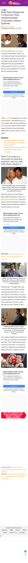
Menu (4, 3)
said (6, 118)
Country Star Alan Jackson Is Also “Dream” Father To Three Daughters (13, 469)
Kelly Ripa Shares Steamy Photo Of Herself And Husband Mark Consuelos (15, 149)
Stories (4, 10)
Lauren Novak (9, 26)
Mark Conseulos (17, 51)
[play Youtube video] (14, 360)
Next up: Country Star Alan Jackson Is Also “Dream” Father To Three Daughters (13, 415)
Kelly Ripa (4, 51)
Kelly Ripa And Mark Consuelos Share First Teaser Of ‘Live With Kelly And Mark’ (14, 143)
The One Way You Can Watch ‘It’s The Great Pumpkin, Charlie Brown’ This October (13, 476)
